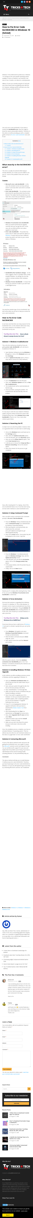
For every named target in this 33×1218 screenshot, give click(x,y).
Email (4, 1037)
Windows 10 (14, 907)
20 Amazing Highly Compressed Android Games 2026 (15, 960)
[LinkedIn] (24, 2)
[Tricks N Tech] (16, 10)
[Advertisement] (16, 56)
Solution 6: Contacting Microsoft (13, 159)
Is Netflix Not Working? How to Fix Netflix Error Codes (19, 1137)
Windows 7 (21, 907)
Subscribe (16, 1103)
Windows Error (6, 909)
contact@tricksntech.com (14, 1173)
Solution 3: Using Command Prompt (15, 152)
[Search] (29, 14)
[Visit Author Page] (6, 924)
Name (4, 1030)
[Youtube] (27, 2)
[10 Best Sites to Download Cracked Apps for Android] (5, 1115)
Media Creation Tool (18, 708)
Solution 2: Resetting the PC (12, 150)
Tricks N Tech (8, 1183)
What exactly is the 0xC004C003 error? (13, 143)
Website (4, 1043)
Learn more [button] (24, 1211)
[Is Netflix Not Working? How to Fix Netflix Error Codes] (5, 1139)
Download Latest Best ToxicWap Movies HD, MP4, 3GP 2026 (16, 956)
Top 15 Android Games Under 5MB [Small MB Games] (15, 967)
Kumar (18, 35)
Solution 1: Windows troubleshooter (14, 149)
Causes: (8, 145)
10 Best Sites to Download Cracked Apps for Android (15, 951)
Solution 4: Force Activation (12, 154)
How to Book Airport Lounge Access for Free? (15, 964)
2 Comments (7, 37)
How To (9, 18)
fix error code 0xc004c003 (18, 135)
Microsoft (6, 746)
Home (5, 18)
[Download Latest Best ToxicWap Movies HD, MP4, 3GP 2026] (5, 1131)
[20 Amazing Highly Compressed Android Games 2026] (5, 1147)
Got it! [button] (8, 1215)
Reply (20, 981)
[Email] (30, 2)
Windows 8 (27, 907)
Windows (8, 235)
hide (19, 141)
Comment (5, 1049)
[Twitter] (22, 2)
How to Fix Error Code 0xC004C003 (12, 147)
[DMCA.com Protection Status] (8, 1205)
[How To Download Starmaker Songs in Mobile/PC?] (5, 1123)
